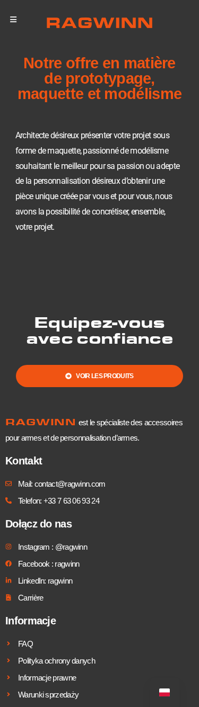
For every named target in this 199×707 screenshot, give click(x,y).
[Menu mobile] (13, 19)
